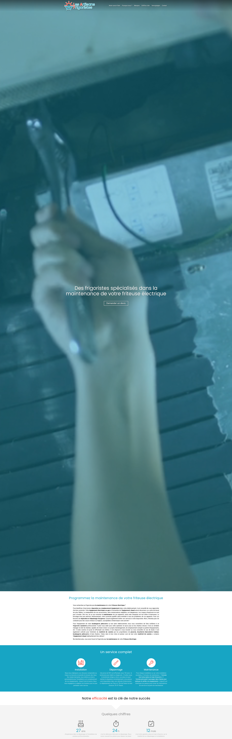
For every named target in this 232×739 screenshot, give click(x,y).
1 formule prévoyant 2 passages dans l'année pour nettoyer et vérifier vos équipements (151, 679)
